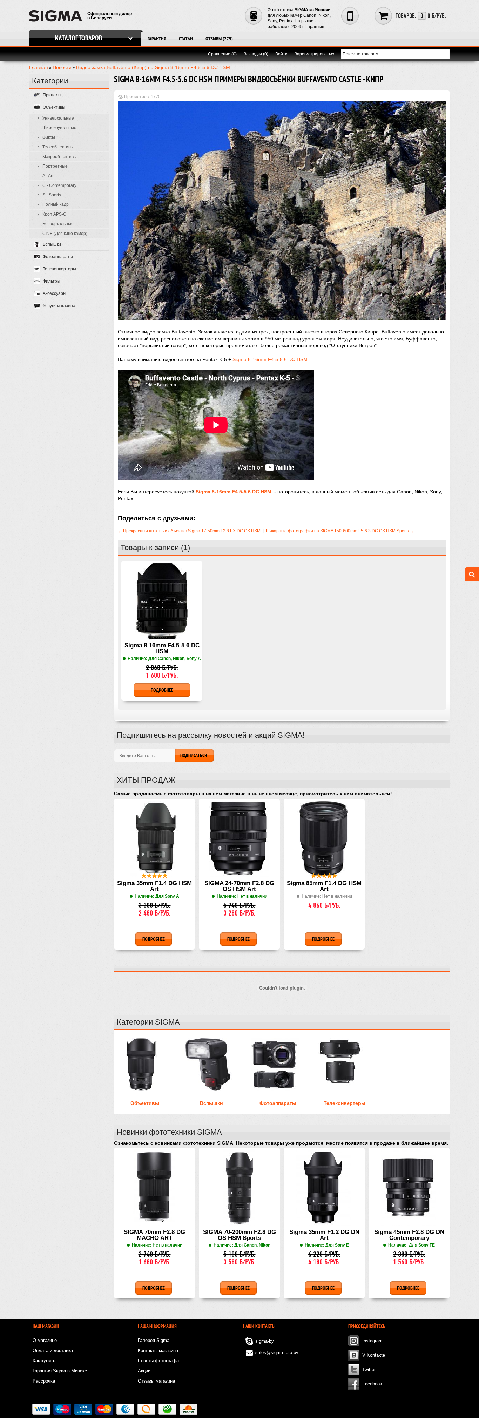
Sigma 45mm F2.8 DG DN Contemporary (409, 1235)
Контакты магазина (158, 1350)
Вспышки (211, 1103)
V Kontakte (373, 1355)
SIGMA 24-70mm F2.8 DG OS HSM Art (239, 886)
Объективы (144, 1103)
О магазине (45, 1340)
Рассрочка (44, 1381)
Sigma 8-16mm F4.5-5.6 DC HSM (270, 359)
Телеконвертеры (344, 1103)
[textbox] (395, 54)
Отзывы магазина (156, 1381)
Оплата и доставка (53, 1350)
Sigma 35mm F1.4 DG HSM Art (154, 886)
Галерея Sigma (153, 1340)
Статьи (186, 38)
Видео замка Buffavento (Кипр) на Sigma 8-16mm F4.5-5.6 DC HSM (153, 67)
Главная (38, 67)
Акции (144, 1370)
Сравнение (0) (222, 54)
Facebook (372, 1383)
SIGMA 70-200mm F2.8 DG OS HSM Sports (239, 1235)
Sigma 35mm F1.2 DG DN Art (324, 1235)
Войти (281, 54)
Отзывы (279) (219, 38)
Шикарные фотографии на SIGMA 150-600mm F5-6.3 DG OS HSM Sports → (340, 531)
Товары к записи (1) (155, 547)
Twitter (369, 1369)
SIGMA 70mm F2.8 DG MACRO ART (154, 1235)
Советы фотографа (158, 1360)
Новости (62, 67)
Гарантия (157, 38)
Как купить (44, 1360)
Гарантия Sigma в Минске (60, 1370)
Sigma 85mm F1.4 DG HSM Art (324, 886)
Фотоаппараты (277, 1103)
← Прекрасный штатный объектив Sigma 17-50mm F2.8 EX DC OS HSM (189, 531)
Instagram (372, 1340)
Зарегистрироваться (315, 54)
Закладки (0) (256, 54)
